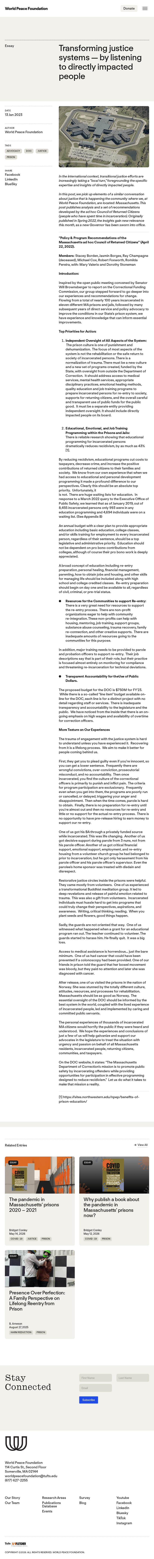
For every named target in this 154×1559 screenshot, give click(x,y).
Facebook (12, 175)
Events (47, 1511)
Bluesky (122, 1513)
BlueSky (11, 184)
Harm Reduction (21, 1332)
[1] (67, 450)
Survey (84, 1498)
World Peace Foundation (24, 132)
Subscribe (88, 1399)
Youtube (122, 1498)
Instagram (124, 1523)
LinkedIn (11, 179)
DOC (29, 150)
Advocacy (13, 150)
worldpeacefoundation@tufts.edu (31, 1476)
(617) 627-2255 (16, 1480)
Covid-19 (16, 1238)
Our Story (12, 1498)
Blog (82, 1503)
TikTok (121, 1518)
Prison (11, 157)
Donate (129, 8)
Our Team (12, 1503)
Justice (42, 150)
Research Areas (54, 1498)
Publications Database (51, 1504)
